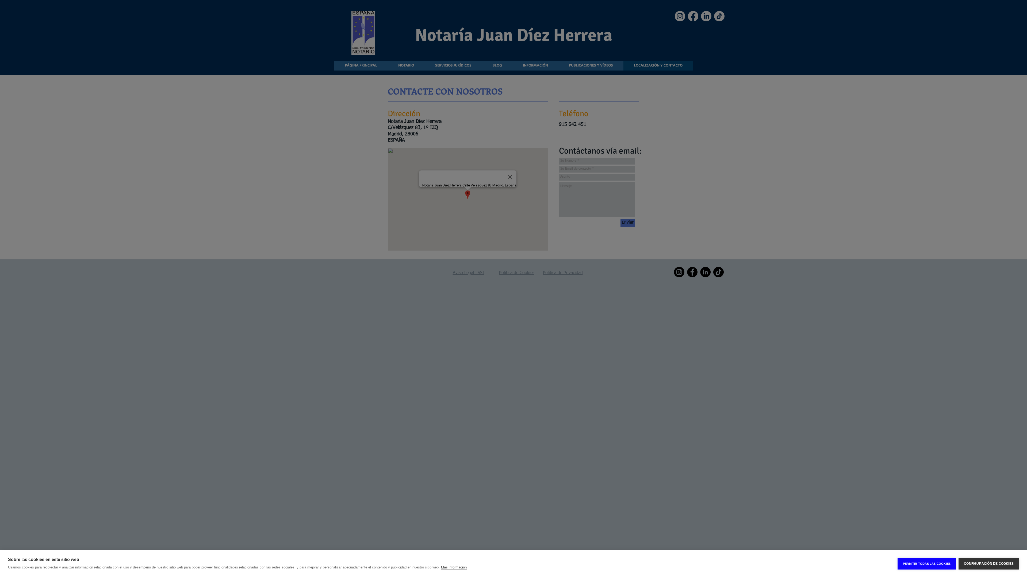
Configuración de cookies (989, 564)
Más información (454, 567)
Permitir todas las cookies (927, 563)
